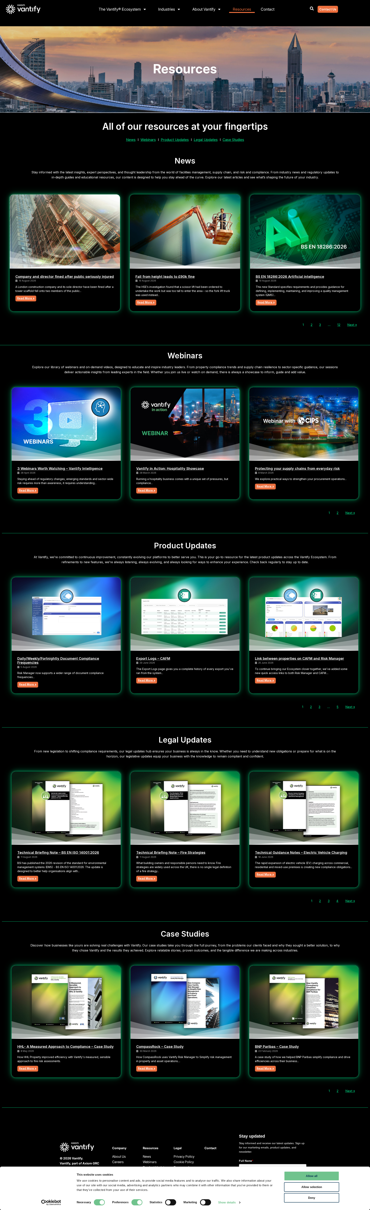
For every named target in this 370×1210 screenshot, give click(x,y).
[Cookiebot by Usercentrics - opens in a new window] (51, 1202)
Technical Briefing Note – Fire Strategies (170, 852)
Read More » (25, 298)
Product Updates (175, 139)
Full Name (246, 1160)
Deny (311, 1197)
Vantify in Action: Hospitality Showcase (170, 468)
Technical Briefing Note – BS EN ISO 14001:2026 (58, 852)
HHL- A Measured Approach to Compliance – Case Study (65, 1047)
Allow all (311, 1176)
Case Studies (233, 139)
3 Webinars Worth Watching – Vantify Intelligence (60, 468)
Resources (242, 9)
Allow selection (311, 1187)
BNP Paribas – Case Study (277, 1047)
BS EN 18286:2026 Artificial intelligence (290, 277)
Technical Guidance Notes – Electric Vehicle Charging (301, 852)
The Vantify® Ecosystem (120, 9)
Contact (267, 9)
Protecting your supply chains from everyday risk (297, 468)
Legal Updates (206, 139)
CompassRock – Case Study (160, 1047)
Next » (352, 325)
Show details (227, 1202)
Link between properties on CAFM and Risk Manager (299, 658)
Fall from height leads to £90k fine (165, 277)
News (131, 139)
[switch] (136, 1202)
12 (338, 325)
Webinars (148, 139)
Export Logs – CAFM (153, 658)
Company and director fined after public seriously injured (64, 277)
